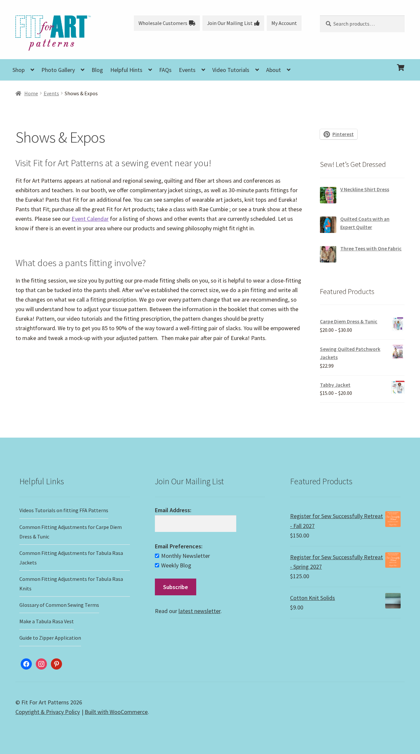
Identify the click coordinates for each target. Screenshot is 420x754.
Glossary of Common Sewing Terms (59, 605)
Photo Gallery (58, 70)
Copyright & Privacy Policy (47, 712)
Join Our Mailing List (230, 23)
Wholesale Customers (162, 23)
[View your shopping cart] (362, 62)
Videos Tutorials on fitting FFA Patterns (63, 510)
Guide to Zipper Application (50, 637)
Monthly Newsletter (185, 556)
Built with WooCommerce (116, 712)
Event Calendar (90, 218)
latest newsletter (199, 611)
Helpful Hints (126, 70)
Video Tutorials (230, 70)
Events (187, 70)
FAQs (165, 70)
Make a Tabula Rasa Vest (46, 621)
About (273, 70)
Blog (97, 70)
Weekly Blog (176, 565)
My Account (284, 23)
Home (31, 93)
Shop (18, 70)
